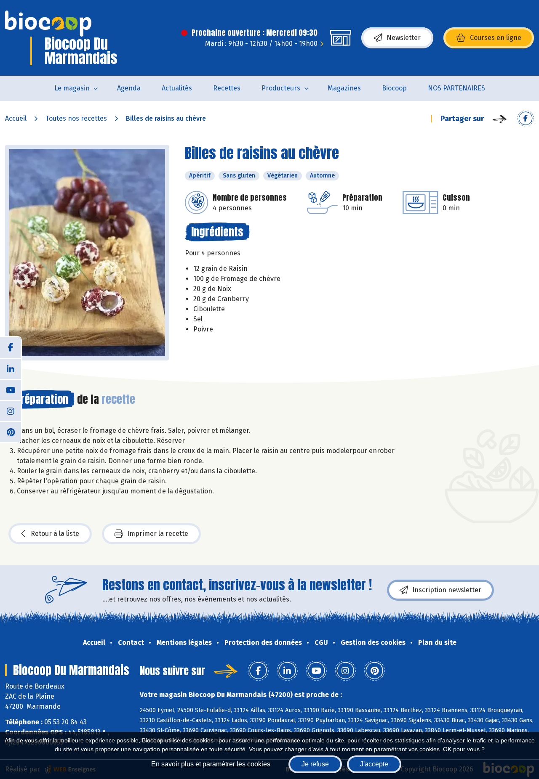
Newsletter (404, 38)
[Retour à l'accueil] (48, 24)
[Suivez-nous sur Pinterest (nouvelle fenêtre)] (10, 431)
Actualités (177, 88)
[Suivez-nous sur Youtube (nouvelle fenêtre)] (10, 389)
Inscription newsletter (446, 590)
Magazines (344, 88)
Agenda (129, 88)
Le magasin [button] (72, 88)
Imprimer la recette (157, 534)
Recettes (226, 88)
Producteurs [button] (280, 88)
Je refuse (315, 764)
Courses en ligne (495, 38)
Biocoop (394, 88)
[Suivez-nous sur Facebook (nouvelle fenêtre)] (10, 347)
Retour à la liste (55, 534)
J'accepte (374, 764)
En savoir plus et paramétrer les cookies (210, 764)
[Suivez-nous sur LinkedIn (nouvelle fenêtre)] (10, 368)
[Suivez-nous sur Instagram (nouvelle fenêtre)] (10, 410)
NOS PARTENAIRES (456, 88)
